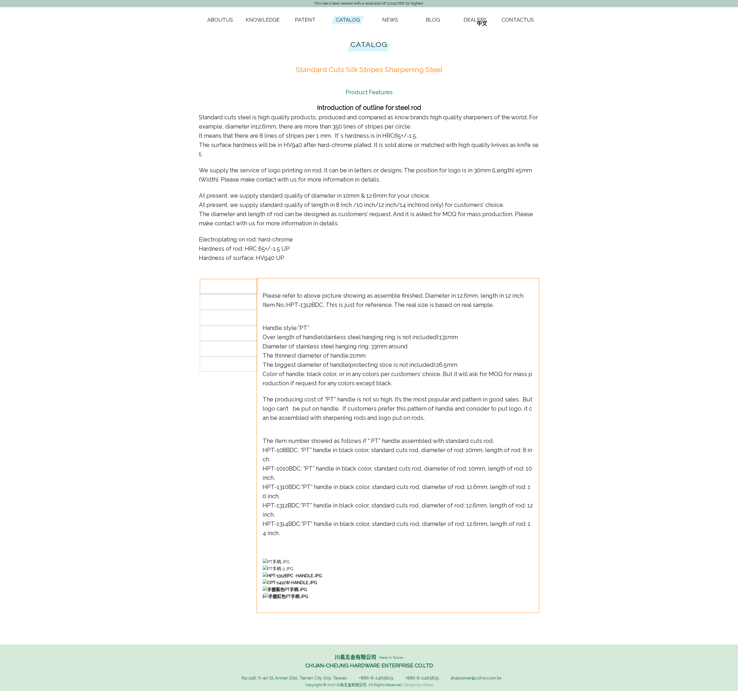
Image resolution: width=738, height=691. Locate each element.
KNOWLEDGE (263, 20)
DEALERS (475, 20)
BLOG (433, 20)
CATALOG (348, 20)
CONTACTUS (518, 20)
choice (427, 685)
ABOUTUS (220, 20)
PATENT (305, 20)
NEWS (390, 20)
